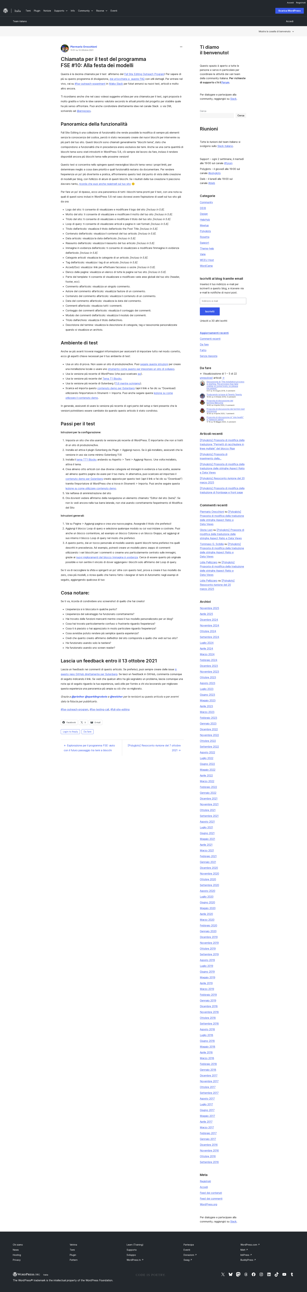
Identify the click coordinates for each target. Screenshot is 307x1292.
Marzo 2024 (207, 654)
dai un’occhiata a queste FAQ (127, 78)
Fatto (203, 350)
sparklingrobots (96, 696)
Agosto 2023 (207, 683)
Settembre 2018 (209, 1023)
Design (204, 213)
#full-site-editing (120, 709)
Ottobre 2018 (208, 1017)
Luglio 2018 (206, 1035)
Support (204, 242)
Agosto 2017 (207, 1098)
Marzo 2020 (207, 919)
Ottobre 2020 (208, 879)
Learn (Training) (135, 1244)
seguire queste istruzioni (154, 364)
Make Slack (116, 83)
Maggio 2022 (207, 769)
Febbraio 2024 (208, 660)
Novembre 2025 (209, 608)
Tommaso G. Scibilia (212, 544)
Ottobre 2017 (208, 1087)
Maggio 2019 (207, 977)
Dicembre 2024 (209, 619)
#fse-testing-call (99, 709)
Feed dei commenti (211, 1198)
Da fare (87, 731)
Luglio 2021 (206, 827)
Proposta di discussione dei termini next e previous (226, 410)
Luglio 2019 (206, 965)
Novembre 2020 (209, 873)
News (16, 1249)
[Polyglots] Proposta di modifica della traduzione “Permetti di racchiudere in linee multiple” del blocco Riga (222, 444)
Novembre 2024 (209, 625)
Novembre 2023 (209, 671)
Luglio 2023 (206, 688)
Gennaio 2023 (208, 723)
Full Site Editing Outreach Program (144, 74)
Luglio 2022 (206, 758)
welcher (116, 696)
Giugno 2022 (207, 763)
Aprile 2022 (206, 775)
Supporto (132, 1249)
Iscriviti (209, 311)
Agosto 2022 (207, 752)
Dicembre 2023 (209, 665)
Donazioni (190, 1255)
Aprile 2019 (206, 983)
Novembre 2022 (209, 735)
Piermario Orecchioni (83, 46)
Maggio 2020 (208, 908)
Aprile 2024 (206, 648)
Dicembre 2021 (208, 798)
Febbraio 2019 (208, 994)
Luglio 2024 (207, 642)
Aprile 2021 (206, 844)
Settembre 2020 (209, 885)
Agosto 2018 (207, 1029)
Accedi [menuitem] (290, 2)
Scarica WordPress (289, 10)
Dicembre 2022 (209, 729)
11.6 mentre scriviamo (127, 383)
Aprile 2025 (206, 613)
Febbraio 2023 (208, 717)
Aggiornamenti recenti (214, 332)
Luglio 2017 (206, 1104)
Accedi (204, 1187)
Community (206, 202)
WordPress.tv (135, 1260)
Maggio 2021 (207, 838)
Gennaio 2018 (208, 1069)
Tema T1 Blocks (112, 378)
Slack (233, 98)
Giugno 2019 (207, 971)
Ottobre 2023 (208, 677)
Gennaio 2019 (208, 1000)
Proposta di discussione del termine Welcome (220, 401)
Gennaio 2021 (208, 862)
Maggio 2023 (208, 700)
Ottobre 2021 (208, 810)
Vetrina (73, 1244)
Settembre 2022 (209, 746)
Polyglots (205, 231)
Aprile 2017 (206, 1121)
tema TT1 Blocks (86, 459)
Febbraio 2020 (208, 925)
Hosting (17, 1255)
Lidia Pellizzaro (208, 562)
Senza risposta (208, 356)
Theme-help (207, 248)
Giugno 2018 (207, 1040)
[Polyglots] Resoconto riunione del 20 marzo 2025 (217, 584)
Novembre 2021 (209, 804)
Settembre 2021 (209, 815)
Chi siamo (18, 1244)
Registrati (205, 1181)
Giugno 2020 (207, 902)
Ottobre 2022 (208, 740)
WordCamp (206, 265)
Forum (225, 82)
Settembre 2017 (209, 1092)
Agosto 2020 (207, 890)
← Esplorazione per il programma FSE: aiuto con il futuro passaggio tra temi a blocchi (89, 748)
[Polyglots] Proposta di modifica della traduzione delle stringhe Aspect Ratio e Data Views (222, 468)
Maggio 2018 (207, 1046)
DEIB (203, 208)
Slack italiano (225, 146)
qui (139, 373)
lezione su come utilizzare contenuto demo (91, 488)
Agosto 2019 (207, 960)
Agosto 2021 (207, 821)
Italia (45, 1274)
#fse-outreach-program (74, 709)
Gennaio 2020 (208, 931)
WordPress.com (250, 1244)
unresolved (206, 377)
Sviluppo (131, 1255)
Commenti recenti (210, 338)
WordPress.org (208, 1204)
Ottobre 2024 (208, 631)
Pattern (74, 1260)
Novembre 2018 (209, 1012)
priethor (77, 696)
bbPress (246, 1255)
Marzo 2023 (207, 712)
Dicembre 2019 (209, 937)
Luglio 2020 (206, 896)
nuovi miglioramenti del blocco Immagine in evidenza (107, 557)
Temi (72, 1249)
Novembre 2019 (209, 942)
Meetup (204, 225)
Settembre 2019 (209, 954)
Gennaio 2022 (208, 792)
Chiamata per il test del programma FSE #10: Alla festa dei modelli (103, 62)
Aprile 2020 (206, 914)
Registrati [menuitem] (301, 2)
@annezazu (84, 111)
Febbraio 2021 (208, 856)
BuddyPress (248, 1260)
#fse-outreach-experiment (90, 83)
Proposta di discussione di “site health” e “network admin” (225, 418)
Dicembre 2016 (209, 1144)
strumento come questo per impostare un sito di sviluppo (141, 369)
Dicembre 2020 (209, 867)
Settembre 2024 (209, 637)
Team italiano (20, 21)
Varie (203, 254)
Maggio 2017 (207, 1115)
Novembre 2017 (209, 1081)
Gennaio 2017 (208, 1139)
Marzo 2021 (207, 850)
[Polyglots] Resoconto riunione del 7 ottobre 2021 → (154, 748)
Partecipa (189, 1244)
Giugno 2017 (207, 1110)
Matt (244, 1249)
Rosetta (204, 236)
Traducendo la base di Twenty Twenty (224, 394)
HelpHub (205, 219)
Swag (188, 1260)
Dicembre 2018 (209, 1006)
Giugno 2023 (207, 694)
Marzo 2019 (207, 989)
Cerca (203, 111)
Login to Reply (70, 731)
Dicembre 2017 (208, 1075)
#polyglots (214, 173)
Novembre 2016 (209, 1150)
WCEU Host (207, 260)
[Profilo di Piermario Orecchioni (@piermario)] (65, 49)
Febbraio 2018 (208, 1064)
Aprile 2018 (206, 1052)
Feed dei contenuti (211, 1192)
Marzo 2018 (207, 1058)
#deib (211, 183)
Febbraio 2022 (208, 787)
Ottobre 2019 (208, 948)
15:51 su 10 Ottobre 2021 (82, 50)
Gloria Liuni (206, 529)
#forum (228, 163)
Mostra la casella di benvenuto (275, 31)
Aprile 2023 (206, 706)
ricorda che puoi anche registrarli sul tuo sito (105, 183)
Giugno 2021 (207, 833)
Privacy (17, 1260)
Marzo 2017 (207, 1127)
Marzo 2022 (207, 781)
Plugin (73, 1255)
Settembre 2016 (209, 1162)
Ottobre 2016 (208, 1156)
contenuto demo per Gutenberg (116, 388)
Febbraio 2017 (208, 1133)
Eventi (187, 1249)
